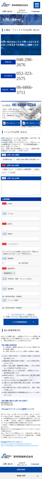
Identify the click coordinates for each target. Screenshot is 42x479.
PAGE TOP (21, 476)
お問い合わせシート (12, 123)
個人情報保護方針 (18, 315)
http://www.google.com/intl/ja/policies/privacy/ (16, 444)
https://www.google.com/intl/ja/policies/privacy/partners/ (19, 445)
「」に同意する (22, 315)
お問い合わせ (7, 11)
